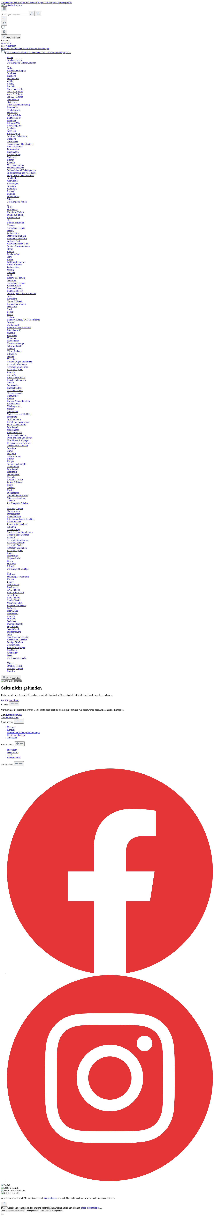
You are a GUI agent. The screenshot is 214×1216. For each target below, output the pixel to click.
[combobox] (14, 14)
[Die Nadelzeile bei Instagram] (110, 1180)
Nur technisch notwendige (13, 1211)
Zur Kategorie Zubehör (17, 503)
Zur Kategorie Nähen (17, 201)
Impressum (12, 750)
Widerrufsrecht (14, 757)
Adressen (32, 48)
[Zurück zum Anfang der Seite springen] (4, 1204)
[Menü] (4, 8)
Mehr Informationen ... (91, 1208)
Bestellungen (43, 48)
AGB (9, 755)
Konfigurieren (32, 1211)
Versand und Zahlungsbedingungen (23, 732)
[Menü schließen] (8, 66)
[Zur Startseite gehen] (11, 5)
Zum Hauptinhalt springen (13, 2)
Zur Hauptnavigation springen (58, 2)
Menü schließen (13, 38)
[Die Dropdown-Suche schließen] (38, 13)
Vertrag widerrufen (9, 717)
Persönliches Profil (19, 48)
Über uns (11, 727)
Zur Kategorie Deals (16, 658)
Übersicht (6, 48)
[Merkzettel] (3, 28)
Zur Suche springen (35, 2)
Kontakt (10, 730)
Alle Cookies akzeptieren (51, 1211)
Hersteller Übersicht (16, 735)
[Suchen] (32, 13)
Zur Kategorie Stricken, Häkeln (21, 62)
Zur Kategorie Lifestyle (18, 569)
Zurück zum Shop (9, 700)
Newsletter (12, 737)
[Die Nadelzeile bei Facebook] (110, 973)
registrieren (11, 46)
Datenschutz (12, 752)
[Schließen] (2, 1214)
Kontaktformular (13, 715)
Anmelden (6, 43)
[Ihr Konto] (4, 32)
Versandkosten (50, 1198)
